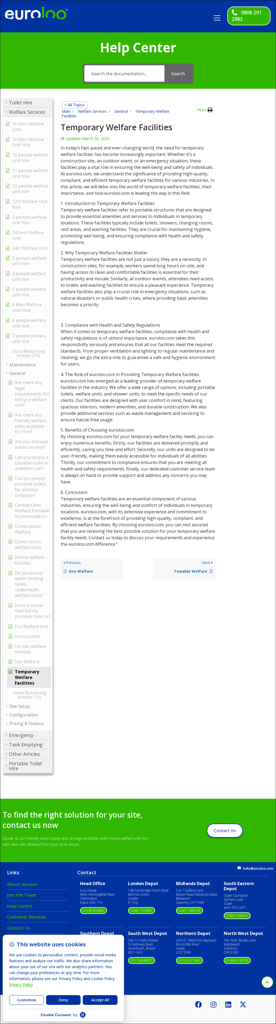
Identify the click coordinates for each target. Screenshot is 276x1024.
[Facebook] (198, 1004)
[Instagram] (213, 1004)
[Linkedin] (228, 1004)
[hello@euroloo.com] (239, 868)
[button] (219, 16)
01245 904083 (93, 910)
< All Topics (75, 104)
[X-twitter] (243, 1004)
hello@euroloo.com (258, 868)
